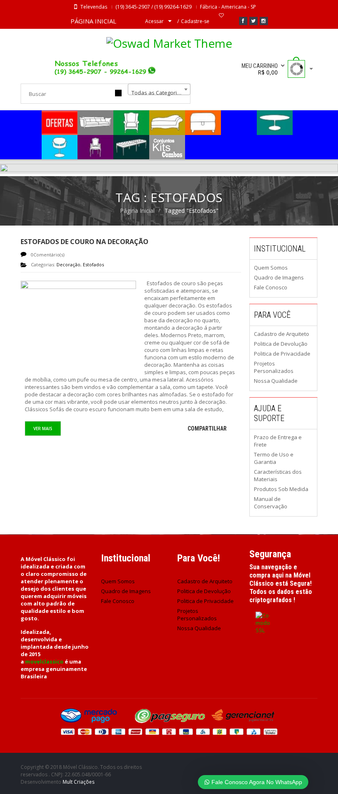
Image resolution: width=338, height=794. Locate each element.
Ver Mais (42, 428)
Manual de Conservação (270, 502)
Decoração (68, 264)
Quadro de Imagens (279, 277)
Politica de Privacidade (282, 353)
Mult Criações (78, 781)
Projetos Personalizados (273, 367)
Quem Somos (271, 267)
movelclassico (44, 661)
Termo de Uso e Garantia (273, 458)
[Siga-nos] (253, 21)
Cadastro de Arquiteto (281, 334)
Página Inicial (137, 210)
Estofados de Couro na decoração (84, 241)
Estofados (93, 264)
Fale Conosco (270, 287)
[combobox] (159, 89)
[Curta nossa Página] (243, 21)
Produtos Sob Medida (281, 489)
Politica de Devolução (280, 343)
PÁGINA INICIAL (93, 21)
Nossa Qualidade (276, 380)
